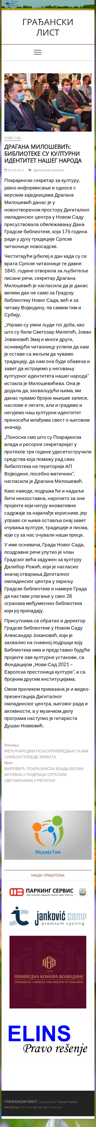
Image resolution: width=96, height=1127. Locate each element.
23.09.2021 (15, 170)
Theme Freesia (67, 1102)
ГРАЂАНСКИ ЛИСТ (47, 27)
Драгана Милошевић (49, 170)
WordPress (11, 1107)
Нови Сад (12, 138)
